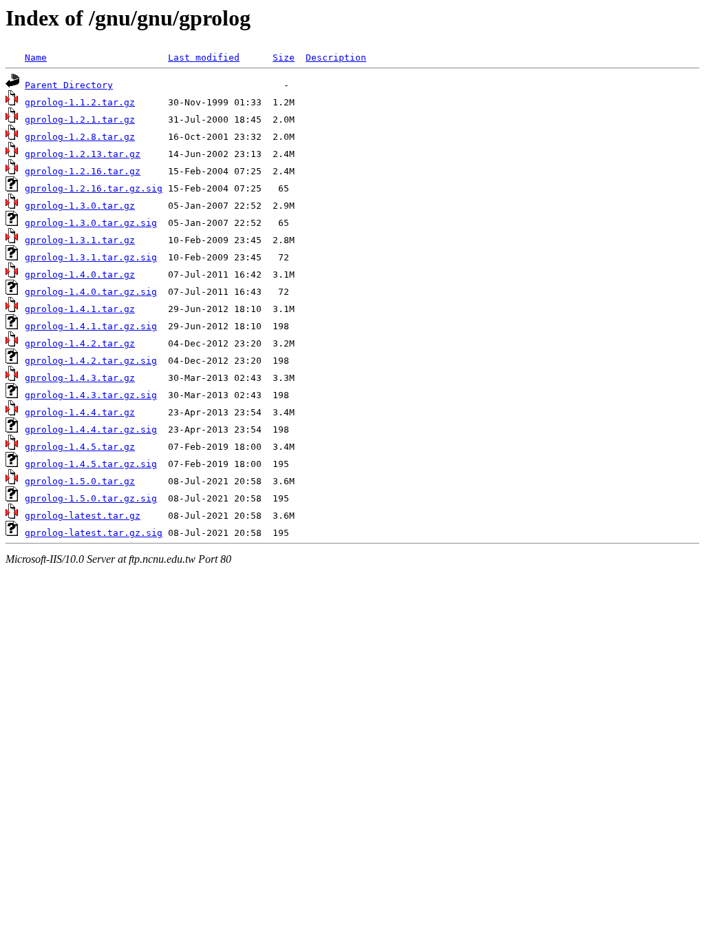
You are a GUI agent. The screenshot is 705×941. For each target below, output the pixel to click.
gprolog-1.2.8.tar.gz (80, 137)
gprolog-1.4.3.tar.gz (80, 378)
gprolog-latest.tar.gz (82, 515)
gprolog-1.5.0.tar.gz (80, 481)
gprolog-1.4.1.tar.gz (80, 309)
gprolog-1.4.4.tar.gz (80, 412)
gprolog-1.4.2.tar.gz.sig (91, 360)
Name (36, 57)
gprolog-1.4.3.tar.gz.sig (91, 395)
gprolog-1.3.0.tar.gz (80, 205)
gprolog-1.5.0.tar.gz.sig (91, 498)
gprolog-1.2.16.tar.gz (82, 171)
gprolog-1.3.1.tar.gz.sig (91, 257)
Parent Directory (69, 85)
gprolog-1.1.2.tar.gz (80, 102)
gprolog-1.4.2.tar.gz (80, 343)
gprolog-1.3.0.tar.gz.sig (91, 223)
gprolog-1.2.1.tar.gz (80, 119)
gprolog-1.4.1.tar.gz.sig (91, 326)
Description (336, 57)
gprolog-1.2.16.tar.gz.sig (93, 188)
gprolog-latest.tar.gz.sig (93, 533)
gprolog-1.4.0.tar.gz (80, 274)
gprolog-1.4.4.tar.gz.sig (91, 429)
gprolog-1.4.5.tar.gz (80, 447)
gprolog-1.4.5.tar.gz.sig (91, 464)
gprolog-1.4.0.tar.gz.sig (91, 292)
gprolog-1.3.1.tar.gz (80, 240)
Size (284, 57)
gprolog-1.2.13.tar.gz (82, 154)
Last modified (204, 57)
